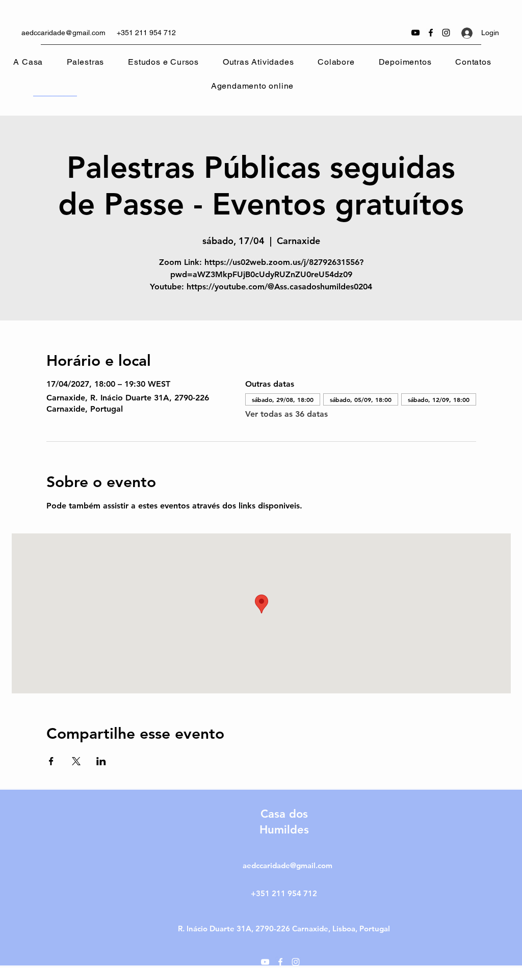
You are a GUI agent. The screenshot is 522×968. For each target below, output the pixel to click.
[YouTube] (415, 33)
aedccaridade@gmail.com (63, 33)
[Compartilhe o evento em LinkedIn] (101, 761)
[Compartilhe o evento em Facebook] (51, 761)
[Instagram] (446, 33)
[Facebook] (431, 33)
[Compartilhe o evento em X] (76, 761)
